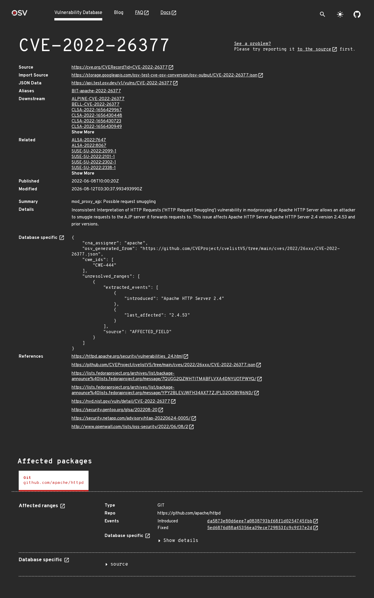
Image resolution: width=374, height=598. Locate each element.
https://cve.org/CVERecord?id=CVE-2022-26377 (120, 67)
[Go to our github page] (357, 14)
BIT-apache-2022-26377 (96, 91)
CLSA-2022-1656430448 (97, 116)
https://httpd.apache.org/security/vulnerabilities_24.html (127, 356)
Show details (180, 541)
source (119, 564)
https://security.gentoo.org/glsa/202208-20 (114, 410)
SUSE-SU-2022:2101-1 (93, 157)
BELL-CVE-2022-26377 (96, 104)
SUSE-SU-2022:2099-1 (94, 151)
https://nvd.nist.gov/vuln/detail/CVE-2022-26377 (121, 401)
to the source (314, 49)
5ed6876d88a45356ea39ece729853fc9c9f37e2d (259, 528)
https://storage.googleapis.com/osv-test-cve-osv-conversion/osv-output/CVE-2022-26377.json (164, 75)
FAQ (139, 13)
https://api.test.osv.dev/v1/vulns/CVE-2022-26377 (122, 83)
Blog (118, 13)
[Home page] (19, 14)
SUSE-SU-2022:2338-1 (94, 168)
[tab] (54, 481)
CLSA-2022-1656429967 (97, 110)
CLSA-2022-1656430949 (97, 127)
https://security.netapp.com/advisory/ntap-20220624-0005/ (131, 418)
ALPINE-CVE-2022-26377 (98, 99)
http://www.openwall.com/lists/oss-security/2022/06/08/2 (130, 427)
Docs (165, 13)
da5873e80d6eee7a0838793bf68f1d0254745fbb (259, 521)
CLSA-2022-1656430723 (96, 121)
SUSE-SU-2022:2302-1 (94, 162)
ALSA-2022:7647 (89, 140)
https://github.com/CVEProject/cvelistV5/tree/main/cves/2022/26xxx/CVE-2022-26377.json (163, 365)
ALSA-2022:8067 (89, 146)
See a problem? (252, 44)
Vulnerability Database (78, 13)
